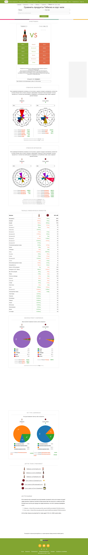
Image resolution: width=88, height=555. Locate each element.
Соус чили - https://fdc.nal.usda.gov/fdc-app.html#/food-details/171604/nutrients (45, 510)
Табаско (37, 4)
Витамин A (11, 227)
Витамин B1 (11, 240)
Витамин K (11, 231)
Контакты (27, 551)
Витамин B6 (39, 202)
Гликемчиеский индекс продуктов (47, 1)
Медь (10, 251)
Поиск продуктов (13, 1)
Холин (10, 260)
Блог (70, 1)
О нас (22, 551)
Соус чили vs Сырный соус (34, 480)
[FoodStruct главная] (6, 2)
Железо (11, 225)
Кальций (11, 280)
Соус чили (57, 4)
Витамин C (11, 218)
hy (46, 549)
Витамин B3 (12, 234)
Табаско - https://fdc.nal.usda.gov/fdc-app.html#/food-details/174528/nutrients (44, 508)
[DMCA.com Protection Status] (44, 540)
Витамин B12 (40, 203)
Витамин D (40, 199)
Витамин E (11, 238)
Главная (19, 4)
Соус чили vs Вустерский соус (34, 484)
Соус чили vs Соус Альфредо (33, 488)
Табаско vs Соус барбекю (33, 472)
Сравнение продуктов (32, 1)
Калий (10, 223)
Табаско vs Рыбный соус (33, 476)
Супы (31, 4)
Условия (53, 551)
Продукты (25, 4)
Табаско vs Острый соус (34, 469)
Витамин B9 (12, 236)
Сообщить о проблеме (61, 551)
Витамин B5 (12, 242)
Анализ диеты (22, 1)
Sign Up (82, 1)
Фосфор (11, 254)
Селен (10, 256)
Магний (39, 138)
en (41, 549)
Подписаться (75, 1)
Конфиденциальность (44, 551)
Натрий (11, 220)
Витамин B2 (39, 200)
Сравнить (43, 4)
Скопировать (37, 79)
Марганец (11, 229)
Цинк (39, 140)
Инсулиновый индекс (62, 1)
